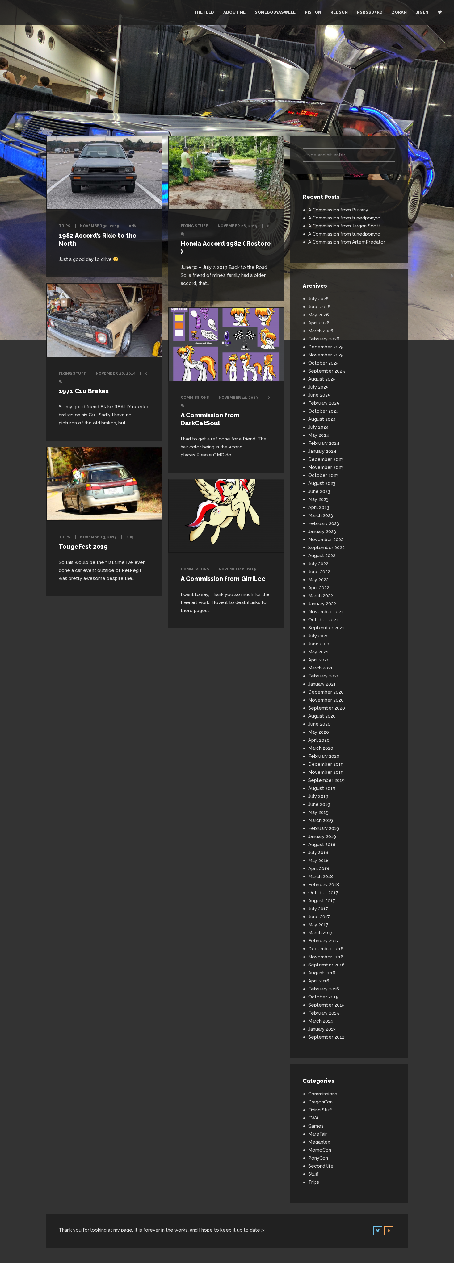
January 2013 (322, 1029)
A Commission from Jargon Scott (344, 226)
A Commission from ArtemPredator (346, 242)
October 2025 (323, 363)
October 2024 (323, 411)
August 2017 (321, 900)
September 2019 (326, 780)
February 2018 (323, 884)
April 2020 (319, 740)
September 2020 (326, 708)
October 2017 (323, 892)
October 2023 (323, 475)
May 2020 (318, 732)
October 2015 (323, 997)
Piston (313, 12)
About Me (234, 12)
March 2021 (320, 668)
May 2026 (318, 315)
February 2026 (323, 339)
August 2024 (322, 419)
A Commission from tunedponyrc (344, 218)
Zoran (399, 12)
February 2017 (323, 941)
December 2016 (325, 949)
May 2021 (318, 652)
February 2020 (323, 756)
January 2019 (322, 836)
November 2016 (325, 957)
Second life (321, 1166)
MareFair (317, 1134)
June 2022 (319, 571)
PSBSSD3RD (370, 12)
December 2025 (326, 347)
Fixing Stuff (194, 226)
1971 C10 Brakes (84, 391)
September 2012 (326, 1037)
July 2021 (318, 636)
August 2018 (321, 844)
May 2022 (318, 579)
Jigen (422, 12)
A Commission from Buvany (338, 210)
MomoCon (319, 1150)
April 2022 (318, 587)
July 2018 (318, 852)
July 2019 (318, 796)
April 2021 (318, 660)
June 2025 (319, 395)
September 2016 (326, 965)
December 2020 (326, 692)
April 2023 (318, 507)
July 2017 (318, 908)
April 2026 (319, 323)
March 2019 (320, 820)
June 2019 (319, 804)
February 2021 (323, 676)
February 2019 (323, 828)
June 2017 (319, 916)
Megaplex (319, 1142)
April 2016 (318, 981)
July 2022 (318, 563)
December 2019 (325, 764)
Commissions (195, 397)
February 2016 (323, 989)
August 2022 (321, 555)
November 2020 (326, 700)
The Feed (204, 12)
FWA (313, 1118)
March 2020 (320, 748)
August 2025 (322, 379)
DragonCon (320, 1102)
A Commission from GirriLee (223, 578)
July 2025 (318, 387)
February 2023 (323, 523)
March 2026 (320, 331)
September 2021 (326, 628)
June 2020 (319, 724)
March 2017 (320, 933)
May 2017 (318, 924)
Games (316, 1126)
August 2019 (321, 788)
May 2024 (318, 435)
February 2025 (323, 403)
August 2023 (321, 483)
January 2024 (322, 451)
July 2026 (318, 299)
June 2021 (319, 644)
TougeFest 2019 (83, 546)
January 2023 (322, 531)
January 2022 (322, 603)
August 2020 (322, 716)
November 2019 (325, 772)
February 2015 (323, 1013)
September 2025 (326, 371)
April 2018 (318, 868)
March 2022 (320, 595)
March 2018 (320, 876)
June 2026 (319, 307)
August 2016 (321, 973)
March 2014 (320, 1021)
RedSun (339, 12)
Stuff (313, 1174)
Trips (64, 226)
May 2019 (318, 812)
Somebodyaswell (275, 12)
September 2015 (326, 1005)
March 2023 (320, 515)
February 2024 (323, 443)
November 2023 (325, 467)
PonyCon (318, 1158)
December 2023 (325, 459)
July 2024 (318, 427)
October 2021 (323, 620)
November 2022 (325, 539)
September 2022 (326, 547)
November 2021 (325, 612)
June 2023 (319, 491)
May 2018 (318, 860)
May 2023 (318, 499)
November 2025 (326, 355)
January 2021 (322, 684)
